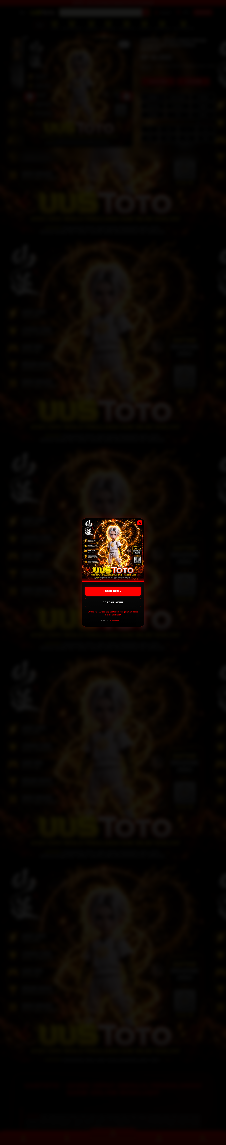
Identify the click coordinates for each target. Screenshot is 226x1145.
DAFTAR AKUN (113, 602)
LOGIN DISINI (113, 591)
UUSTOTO (114, 620)
